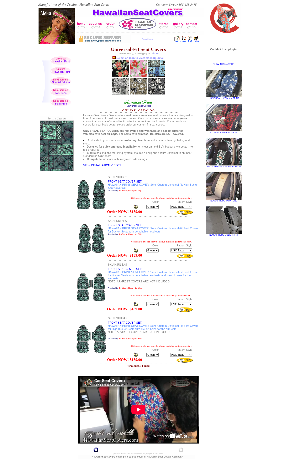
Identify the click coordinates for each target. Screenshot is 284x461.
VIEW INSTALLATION (224, 64)
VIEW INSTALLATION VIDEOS (102, 165)
